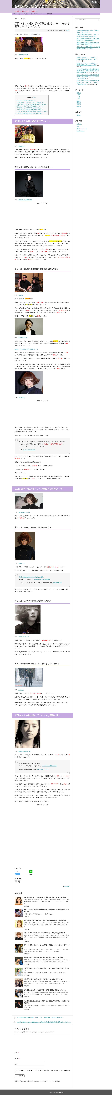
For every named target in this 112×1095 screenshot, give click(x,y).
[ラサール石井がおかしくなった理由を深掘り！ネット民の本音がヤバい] (19, 948)
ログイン (79, 124)
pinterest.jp (22, 563)
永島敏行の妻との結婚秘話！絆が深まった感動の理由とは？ (43, 979)
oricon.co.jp (22, 397)
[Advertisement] (42, 72)
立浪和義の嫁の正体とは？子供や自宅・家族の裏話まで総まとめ (45, 990)
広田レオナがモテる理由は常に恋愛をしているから (32, 111)
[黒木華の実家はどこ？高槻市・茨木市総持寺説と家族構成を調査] (19, 901)
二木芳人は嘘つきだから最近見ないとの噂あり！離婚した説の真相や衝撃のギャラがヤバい (44, 1022)
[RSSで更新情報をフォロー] (95, 2)
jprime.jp (21, 690)
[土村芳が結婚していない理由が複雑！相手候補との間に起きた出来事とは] (19, 972)
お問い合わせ (16, 14)
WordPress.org (81, 131)
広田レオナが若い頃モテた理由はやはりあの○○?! (29, 106)
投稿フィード (80, 126)
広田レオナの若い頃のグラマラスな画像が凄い (28, 113)
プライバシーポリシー (39, 14)
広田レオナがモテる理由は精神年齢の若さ (30, 109)
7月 (79, 96)
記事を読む (26, 906)
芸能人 (67, 30)
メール (17, 1058)
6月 (79, 98)
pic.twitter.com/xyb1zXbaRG (42, 579)
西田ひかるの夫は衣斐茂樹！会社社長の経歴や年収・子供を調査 (45, 920)
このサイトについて (26, 14)
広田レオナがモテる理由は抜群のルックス (30, 108)
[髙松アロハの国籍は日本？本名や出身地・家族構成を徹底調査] (19, 936)
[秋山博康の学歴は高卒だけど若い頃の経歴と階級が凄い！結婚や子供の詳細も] (19, 1004)
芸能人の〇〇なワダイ (31, 6)
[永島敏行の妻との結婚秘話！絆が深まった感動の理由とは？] (19, 982)
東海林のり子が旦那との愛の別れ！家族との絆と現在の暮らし (44, 957)
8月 (79, 94)
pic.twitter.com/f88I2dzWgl (49, 766)
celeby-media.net (24, 636)
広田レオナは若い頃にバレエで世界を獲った (30, 102)
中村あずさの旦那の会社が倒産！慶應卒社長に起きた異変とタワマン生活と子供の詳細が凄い (88, 70)
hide (34, 97)
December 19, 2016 (43, 769)
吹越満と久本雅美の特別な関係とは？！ (26, 349)
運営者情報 (49, 14)
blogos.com (22, 146)
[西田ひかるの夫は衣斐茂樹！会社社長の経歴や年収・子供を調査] (19, 924)
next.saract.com (23, 54)
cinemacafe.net (23, 337)
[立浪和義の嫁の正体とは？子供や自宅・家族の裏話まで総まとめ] (19, 993)
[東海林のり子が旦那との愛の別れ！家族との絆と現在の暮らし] (19, 961)
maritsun (66, 886)
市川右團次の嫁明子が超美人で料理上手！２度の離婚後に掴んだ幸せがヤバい (40, 1017)
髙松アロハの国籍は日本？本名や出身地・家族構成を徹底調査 (44, 933)
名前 (17, 1052)
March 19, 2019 (57, 582)
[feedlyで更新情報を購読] (92, 2)
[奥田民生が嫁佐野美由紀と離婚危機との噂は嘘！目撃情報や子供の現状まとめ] (19, 913)
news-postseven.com (29, 449)
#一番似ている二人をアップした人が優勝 (31, 577)
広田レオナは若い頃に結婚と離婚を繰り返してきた (32, 104)
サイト (17, 1064)
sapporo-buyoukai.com (25, 199)
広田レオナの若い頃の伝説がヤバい (25, 100)
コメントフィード (82, 128)
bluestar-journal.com (24, 751)
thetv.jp (21, 295)
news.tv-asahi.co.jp (24, 512)
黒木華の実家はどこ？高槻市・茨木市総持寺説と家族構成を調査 (45, 897)
